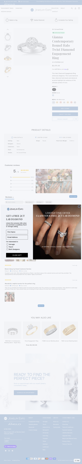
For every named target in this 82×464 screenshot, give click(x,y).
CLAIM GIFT (17, 255)
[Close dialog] (79, 206)
